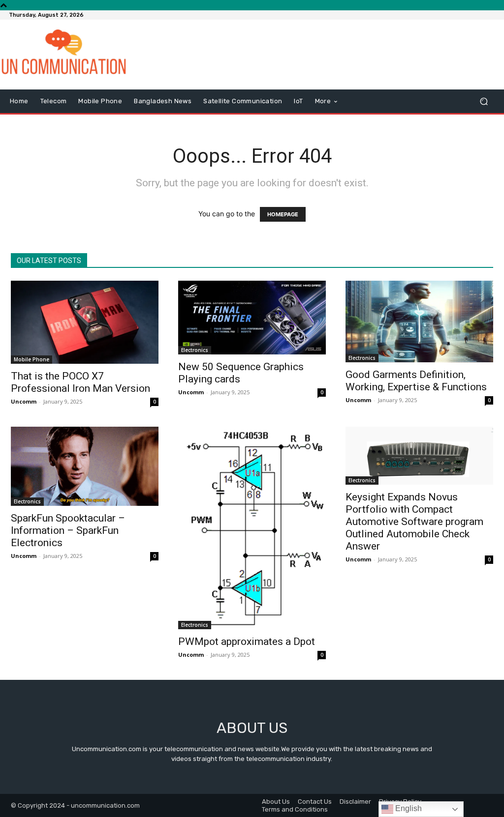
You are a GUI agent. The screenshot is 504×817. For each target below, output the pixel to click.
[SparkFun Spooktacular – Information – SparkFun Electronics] (84, 466)
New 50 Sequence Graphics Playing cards (241, 373)
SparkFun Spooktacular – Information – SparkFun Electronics (68, 530)
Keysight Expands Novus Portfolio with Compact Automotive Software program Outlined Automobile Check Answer (414, 521)
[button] (483, 101)
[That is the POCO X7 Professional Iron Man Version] (84, 322)
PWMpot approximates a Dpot (246, 641)
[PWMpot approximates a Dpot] (252, 528)
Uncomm (23, 401)
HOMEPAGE (282, 214)
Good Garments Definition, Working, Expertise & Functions (416, 381)
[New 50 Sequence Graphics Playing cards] (252, 317)
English (407, 808)
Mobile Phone (31, 359)
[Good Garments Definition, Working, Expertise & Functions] (419, 321)
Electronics (194, 350)
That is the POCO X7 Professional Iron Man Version (80, 382)
